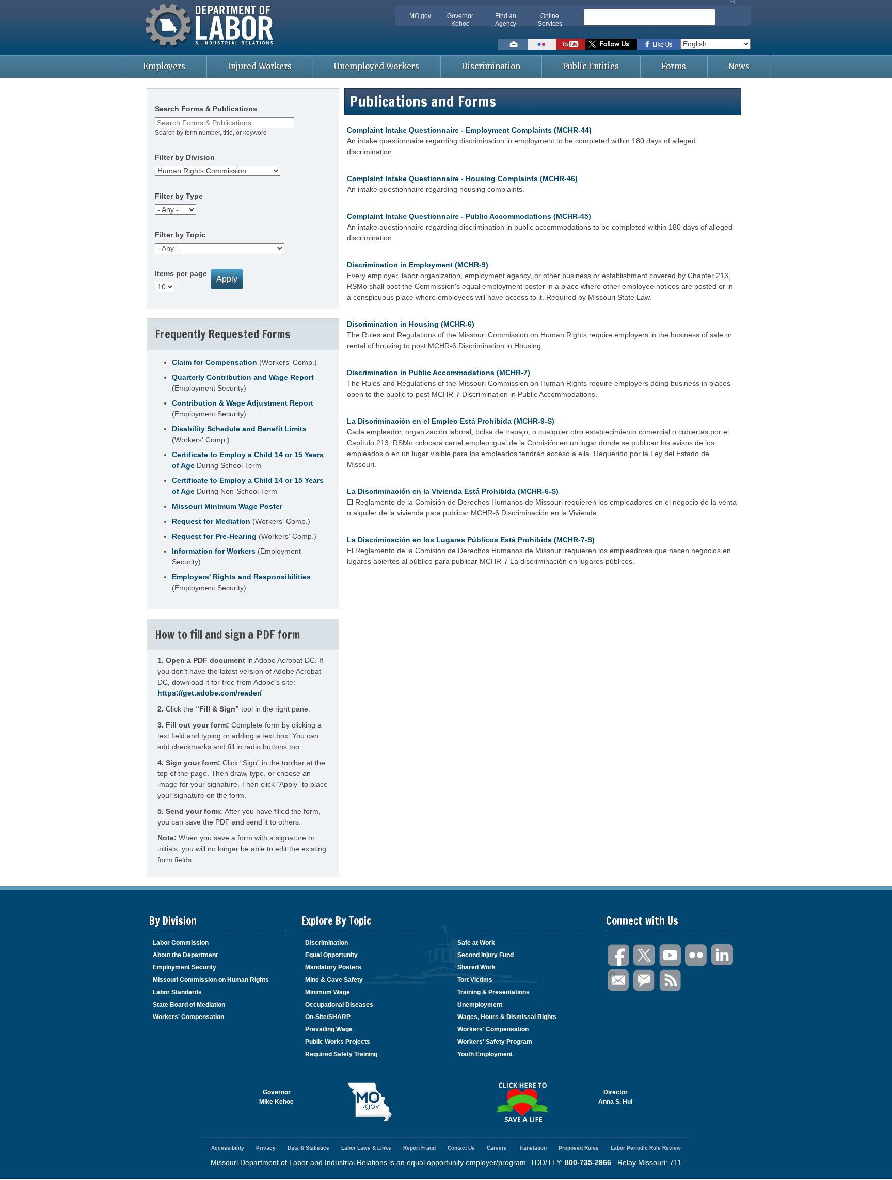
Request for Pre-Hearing (214, 536)
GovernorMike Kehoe (276, 1097)
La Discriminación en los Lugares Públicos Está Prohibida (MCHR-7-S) (471, 540)
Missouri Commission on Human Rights (211, 979)
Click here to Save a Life (522, 1102)
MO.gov (420, 16)
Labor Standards (177, 992)
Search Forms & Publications (206, 109)
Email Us (619, 980)
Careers (497, 1148)
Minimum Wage (327, 992)
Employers (164, 66)
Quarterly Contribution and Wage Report (243, 377)
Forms (673, 66)
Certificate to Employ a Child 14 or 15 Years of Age (248, 460)
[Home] (210, 49)
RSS (670, 980)
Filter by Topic (180, 235)
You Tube (670, 955)
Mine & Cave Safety (334, 979)
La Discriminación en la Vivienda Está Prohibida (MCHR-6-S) (453, 491)
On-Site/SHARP (328, 1017)
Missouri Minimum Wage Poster (227, 506)
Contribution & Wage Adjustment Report (242, 403)
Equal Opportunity (331, 955)
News (739, 66)
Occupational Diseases (339, 1004)
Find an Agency (505, 19)
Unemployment (479, 1004)
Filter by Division (185, 157)
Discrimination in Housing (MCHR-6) (410, 324)
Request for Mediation (211, 521)
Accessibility (227, 1148)
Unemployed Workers (376, 66)
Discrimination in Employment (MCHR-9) (417, 265)
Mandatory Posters (333, 967)
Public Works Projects (337, 1041)
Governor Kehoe (460, 19)
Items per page (181, 273)
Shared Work (476, 967)
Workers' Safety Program (494, 1041)
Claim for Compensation (214, 362)
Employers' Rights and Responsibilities (241, 577)
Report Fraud (419, 1148)
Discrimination (490, 66)
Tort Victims (474, 979)
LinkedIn (722, 955)
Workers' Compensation (188, 1017)
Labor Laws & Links (366, 1148)
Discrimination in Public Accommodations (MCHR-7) (438, 372)
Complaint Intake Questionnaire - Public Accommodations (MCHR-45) (469, 216)
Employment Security (184, 967)
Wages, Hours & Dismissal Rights (506, 1017)
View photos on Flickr (542, 44)
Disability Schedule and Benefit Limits (239, 429)
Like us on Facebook (658, 44)
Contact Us (461, 1148)
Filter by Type (179, 196)
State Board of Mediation (189, 1004)
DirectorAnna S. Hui (615, 1097)
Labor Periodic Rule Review (646, 1148)
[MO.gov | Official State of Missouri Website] (370, 1102)
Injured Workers (260, 66)
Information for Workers (214, 551)
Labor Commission (181, 942)
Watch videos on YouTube (570, 44)
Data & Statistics (308, 1148)
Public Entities (591, 66)
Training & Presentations (493, 992)
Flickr (696, 955)
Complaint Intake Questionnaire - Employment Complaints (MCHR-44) (469, 130)
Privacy (266, 1148)
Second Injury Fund (485, 955)
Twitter (644, 955)
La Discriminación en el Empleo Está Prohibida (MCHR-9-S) (450, 421)
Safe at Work (476, 942)
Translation (533, 1148)
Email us (513, 44)
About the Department (185, 955)
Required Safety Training (341, 1054)
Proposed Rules (579, 1148)
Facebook (619, 955)
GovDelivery (644, 980)
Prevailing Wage (329, 1029)
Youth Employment (485, 1054)
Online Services (550, 19)
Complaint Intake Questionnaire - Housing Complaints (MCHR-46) (462, 178)
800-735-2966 (588, 1162)
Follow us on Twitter (611, 44)
